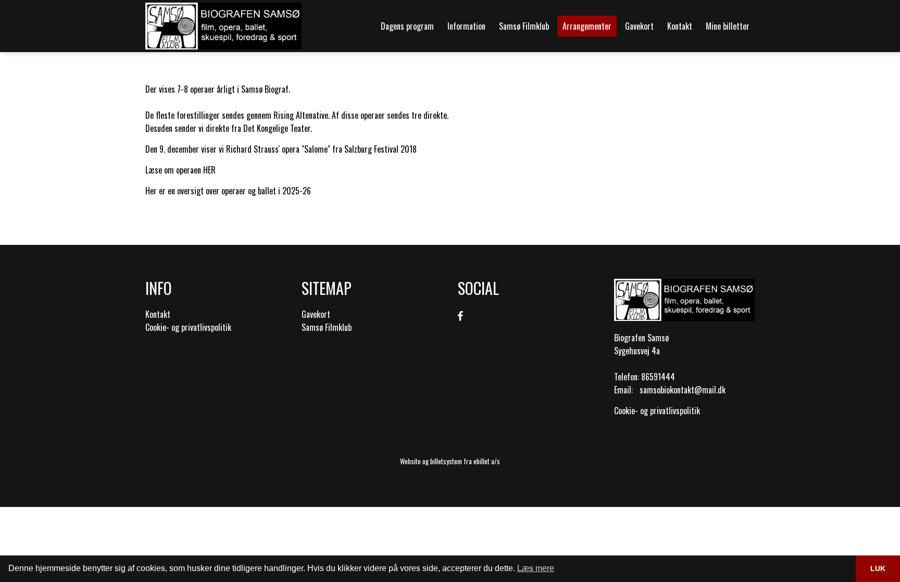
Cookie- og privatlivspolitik (188, 327)
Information (466, 26)
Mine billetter (727, 26)
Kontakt (679, 26)
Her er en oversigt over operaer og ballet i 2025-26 (228, 190)
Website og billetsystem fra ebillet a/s (450, 461)
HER (209, 170)
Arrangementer (586, 26)
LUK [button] (877, 568)
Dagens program (407, 26)
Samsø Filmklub (524, 26)
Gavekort (639, 26)
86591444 (658, 376)
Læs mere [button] (535, 568)
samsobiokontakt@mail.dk (683, 389)
